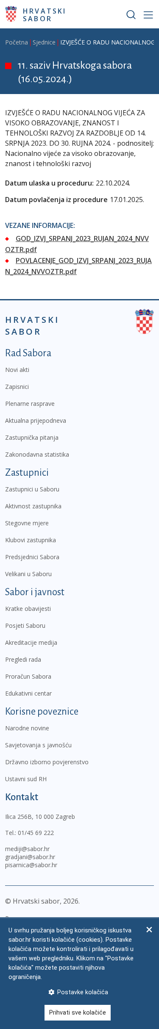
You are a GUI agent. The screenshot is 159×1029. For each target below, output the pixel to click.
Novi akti (17, 370)
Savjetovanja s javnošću (38, 745)
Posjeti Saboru (25, 625)
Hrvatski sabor (45, 14)
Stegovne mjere (27, 523)
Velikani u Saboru (28, 574)
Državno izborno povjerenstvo (47, 762)
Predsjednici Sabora (32, 557)
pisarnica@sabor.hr (31, 865)
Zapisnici (17, 387)
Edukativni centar (28, 693)
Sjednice (44, 42)
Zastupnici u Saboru (32, 489)
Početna (16, 42)
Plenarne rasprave (30, 403)
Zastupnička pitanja (32, 437)
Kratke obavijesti (28, 609)
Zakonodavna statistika (37, 454)
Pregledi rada (23, 659)
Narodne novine (27, 728)
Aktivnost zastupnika (33, 506)
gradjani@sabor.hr (30, 857)
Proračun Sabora (28, 676)
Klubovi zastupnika (30, 540)
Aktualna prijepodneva (35, 420)
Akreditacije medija (31, 642)
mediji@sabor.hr (27, 849)
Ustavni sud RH (26, 779)
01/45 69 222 (36, 833)
